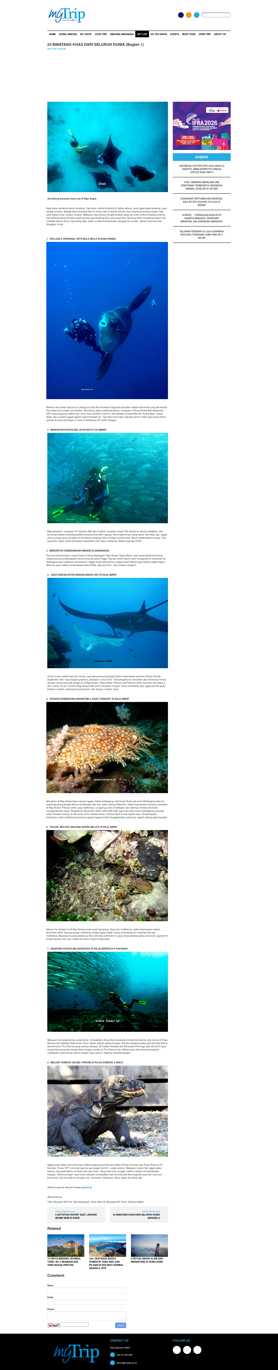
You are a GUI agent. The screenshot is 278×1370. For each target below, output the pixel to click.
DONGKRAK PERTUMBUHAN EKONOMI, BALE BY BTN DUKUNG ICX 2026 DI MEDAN (202, 202)
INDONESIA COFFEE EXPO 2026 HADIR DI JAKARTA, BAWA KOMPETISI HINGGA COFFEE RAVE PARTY (201, 169)
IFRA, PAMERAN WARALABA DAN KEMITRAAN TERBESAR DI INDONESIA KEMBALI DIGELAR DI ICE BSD (201, 185)
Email (50, 1297)
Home (52, 34)
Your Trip (101, 34)
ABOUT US (220, 34)
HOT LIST (142, 34)
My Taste (86, 34)
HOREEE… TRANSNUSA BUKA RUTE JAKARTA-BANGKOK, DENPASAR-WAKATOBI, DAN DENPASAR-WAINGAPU (202, 218)
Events (174, 34)
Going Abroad (68, 34)
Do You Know (159, 34)
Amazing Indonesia (122, 34)
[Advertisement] (139, 77)
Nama (50, 1285)
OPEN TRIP (205, 34)
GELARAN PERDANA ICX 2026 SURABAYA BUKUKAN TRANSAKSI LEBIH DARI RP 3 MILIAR (202, 234)
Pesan (50, 1309)
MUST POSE (188, 34)
